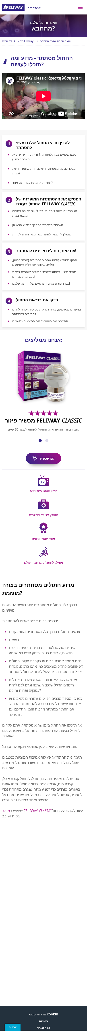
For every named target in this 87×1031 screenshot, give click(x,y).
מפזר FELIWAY (26, 810)
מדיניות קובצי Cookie (43, 1014)
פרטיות (43, 1021)
